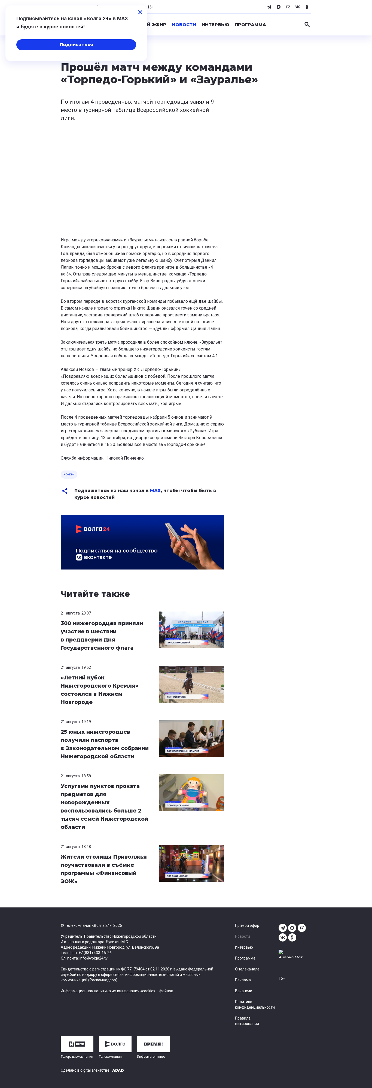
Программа (250, 24)
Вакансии (243, 991)
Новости (184, 24)
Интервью (215, 24)
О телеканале (247, 969)
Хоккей (69, 474)
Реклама (243, 980)
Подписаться (76, 44)
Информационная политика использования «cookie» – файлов (117, 991)
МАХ (155, 490)
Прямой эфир (147, 24)
